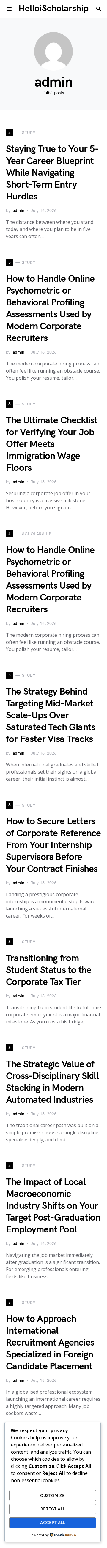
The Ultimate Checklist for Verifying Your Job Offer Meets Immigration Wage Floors (51, 444)
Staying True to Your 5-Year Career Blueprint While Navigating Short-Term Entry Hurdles (52, 172)
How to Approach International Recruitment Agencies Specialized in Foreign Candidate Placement (50, 1342)
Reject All (52, 1508)
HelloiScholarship (53, 8)
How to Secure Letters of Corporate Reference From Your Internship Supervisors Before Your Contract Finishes (53, 845)
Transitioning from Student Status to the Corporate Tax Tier (48, 970)
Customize (52, 1495)
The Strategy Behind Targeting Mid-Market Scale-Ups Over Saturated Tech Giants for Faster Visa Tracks (50, 715)
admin (18, 210)
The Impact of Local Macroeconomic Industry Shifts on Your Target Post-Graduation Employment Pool (53, 1205)
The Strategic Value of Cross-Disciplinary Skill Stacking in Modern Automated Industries (52, 1082)
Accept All (52, 1522)
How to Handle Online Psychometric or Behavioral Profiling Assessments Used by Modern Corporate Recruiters (50, 308)
